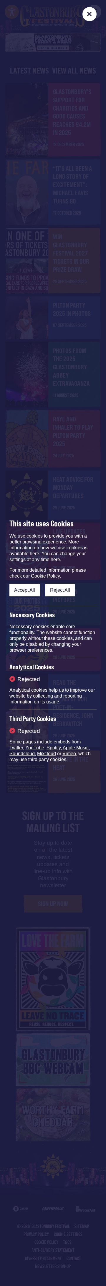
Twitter (16, 747)
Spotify (54, 747)
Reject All (60, 590)
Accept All (24, 590)
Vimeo (69, 753)
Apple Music (76, 747)
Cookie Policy (45, 575)
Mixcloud (46, 753)
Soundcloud (22, 753)
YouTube (34, 747)
